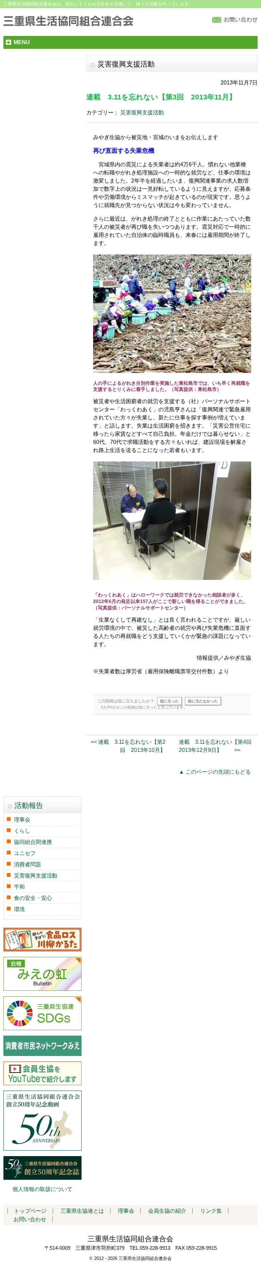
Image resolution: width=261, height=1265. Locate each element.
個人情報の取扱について (42, 1189)
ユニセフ (25, 853)
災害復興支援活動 (142, 112)
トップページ (30, 1211)
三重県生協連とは (82, 1211)
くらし (22, 831)
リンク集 (211, 1211)
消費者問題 (27, 864)
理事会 (22, 820)
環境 (19, 909)
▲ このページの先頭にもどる (215, 772)
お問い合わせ (30, 1219)
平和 (19, 887)
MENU (22, 42)
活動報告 (29, 805)
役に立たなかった (203, 701)
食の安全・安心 (33, 898)
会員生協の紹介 (167, 1211)
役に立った (169, 701)
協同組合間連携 (33, 842)
